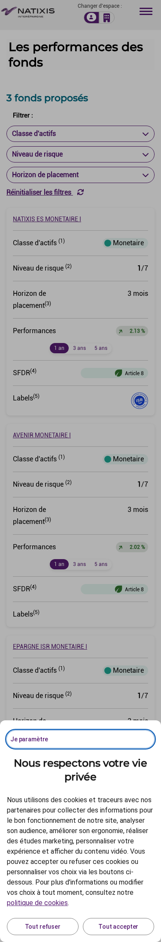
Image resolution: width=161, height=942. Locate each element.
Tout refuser (43, 926)
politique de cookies (37, 903)
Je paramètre (29, 739)
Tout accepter (118, 926)
